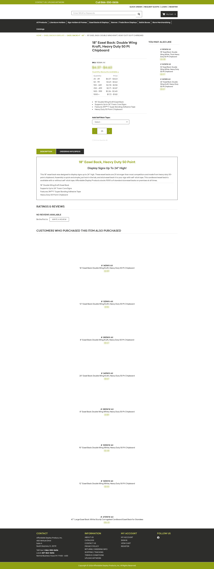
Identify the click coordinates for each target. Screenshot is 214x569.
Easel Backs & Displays (54, 35)
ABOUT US (89, 537)
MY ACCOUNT (127, 537)
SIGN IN (124, 540)
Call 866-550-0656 (107, 2)
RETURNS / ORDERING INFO (96, 549)
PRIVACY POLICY (92, 546)
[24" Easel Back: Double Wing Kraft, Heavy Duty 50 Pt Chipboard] (153, 83)
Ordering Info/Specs (70, 151)
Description (46, 151)
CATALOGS (89, 540)
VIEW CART (126, 543)
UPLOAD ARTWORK (93, 558)
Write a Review (59, 219)
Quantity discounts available (105, 72)
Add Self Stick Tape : (101, 117)
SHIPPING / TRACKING (94, 552)
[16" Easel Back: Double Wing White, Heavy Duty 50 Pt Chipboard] (153, 68)
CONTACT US (90, 543)
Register (173, 7)
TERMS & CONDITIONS (94, 555)
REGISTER (125, 546)
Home (39, 35)
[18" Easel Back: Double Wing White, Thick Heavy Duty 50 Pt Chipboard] (153, 53)
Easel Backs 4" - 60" (76, 35)
